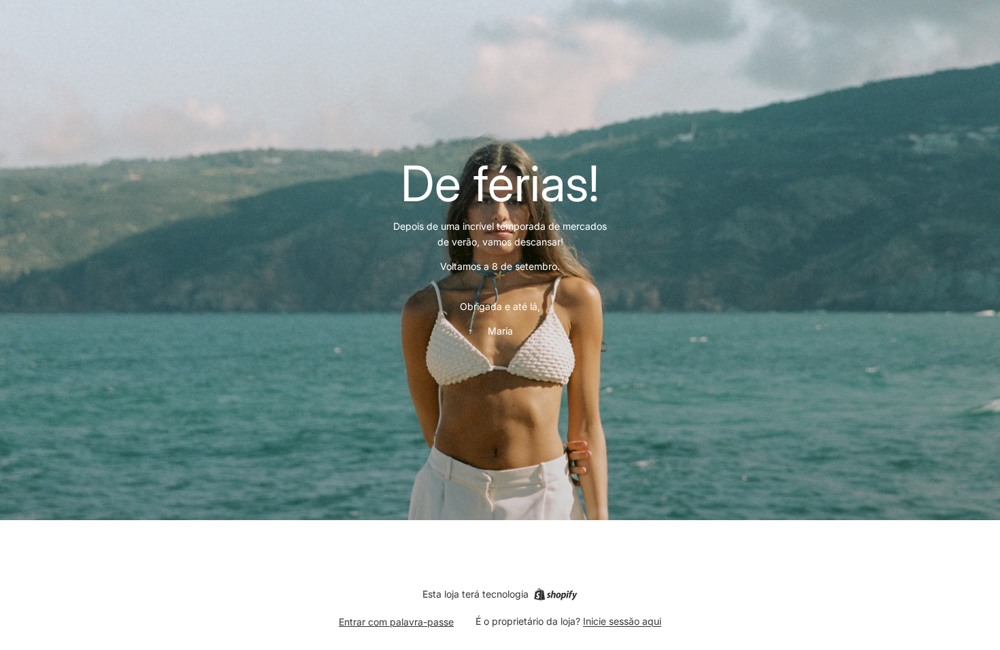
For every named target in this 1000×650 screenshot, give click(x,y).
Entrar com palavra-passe (396, 622)
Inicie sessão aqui (622, 621)
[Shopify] (555, 594)
